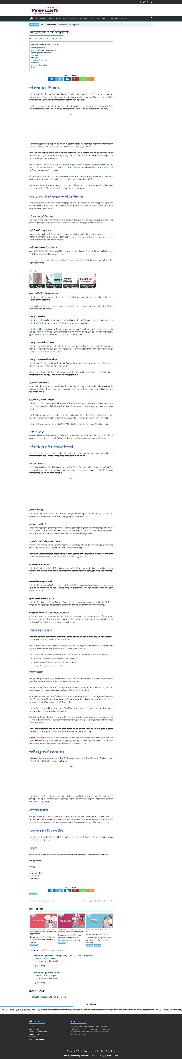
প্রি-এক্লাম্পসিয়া (40, 237)
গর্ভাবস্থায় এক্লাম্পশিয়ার (92, 349)
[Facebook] (52, 79)
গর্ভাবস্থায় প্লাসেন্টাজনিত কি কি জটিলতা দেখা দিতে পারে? (97, 901)
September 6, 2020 (93, 929)
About (31, 1027)
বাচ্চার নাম (105, 19)
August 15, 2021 (36, 929)
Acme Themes (112, 1055)
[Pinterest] (75, 79)
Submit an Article (36, 1034)
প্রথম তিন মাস (41, 144)
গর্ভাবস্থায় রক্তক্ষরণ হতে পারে (45, 435)
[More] (90, 79)
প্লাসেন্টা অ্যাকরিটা (63, 424)
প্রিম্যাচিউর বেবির (46, 251)
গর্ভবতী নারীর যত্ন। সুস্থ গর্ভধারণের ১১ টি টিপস (46, 973)
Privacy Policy (34, 1029)
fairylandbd (57, 39)
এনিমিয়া (31, 237)
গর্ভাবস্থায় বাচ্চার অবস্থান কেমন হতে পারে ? (43, 901)
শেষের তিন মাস (54, 144)
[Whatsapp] (83, 79)
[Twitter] (59, 79)
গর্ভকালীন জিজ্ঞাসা (33, 894)
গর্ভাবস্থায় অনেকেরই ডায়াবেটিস (39, 320)
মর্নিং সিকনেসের (90, 108)
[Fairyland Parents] (31, 18)
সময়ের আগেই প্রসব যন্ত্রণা (66, 164)
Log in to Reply (39, 966)
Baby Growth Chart (37, 1039)
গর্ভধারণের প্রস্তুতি (41, 19)
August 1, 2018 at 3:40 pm (45, 975)
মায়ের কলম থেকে (94, 19)
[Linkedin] (67, 79)
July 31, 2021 (63, 929)
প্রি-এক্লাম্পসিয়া (49, 363)
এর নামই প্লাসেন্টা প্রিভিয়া (49, 406)
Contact (32, 1037)
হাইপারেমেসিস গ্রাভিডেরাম (96, 386)
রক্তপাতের (94, 406)
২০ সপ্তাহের (72, 297)
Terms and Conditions (38, 1032)
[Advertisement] (71, 129)
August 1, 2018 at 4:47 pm (45, 958)
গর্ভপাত (85, 222)
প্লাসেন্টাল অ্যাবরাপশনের (78, 424)
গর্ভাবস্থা (51, 19)
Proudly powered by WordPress (76, 1055)
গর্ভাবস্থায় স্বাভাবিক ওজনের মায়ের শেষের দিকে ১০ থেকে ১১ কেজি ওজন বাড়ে (53, 329)
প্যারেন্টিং (85, 19)
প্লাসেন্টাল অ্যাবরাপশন (98, 164)
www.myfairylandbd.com (28, 1009)
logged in (45, 997)
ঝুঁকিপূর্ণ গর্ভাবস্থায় (48, 100)
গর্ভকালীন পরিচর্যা (97, 945)
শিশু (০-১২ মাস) (60, 19)
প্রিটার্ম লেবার (64, 237)
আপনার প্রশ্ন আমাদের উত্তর (118, 19)
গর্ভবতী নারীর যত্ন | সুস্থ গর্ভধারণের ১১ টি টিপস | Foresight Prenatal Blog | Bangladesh (63, 956)
